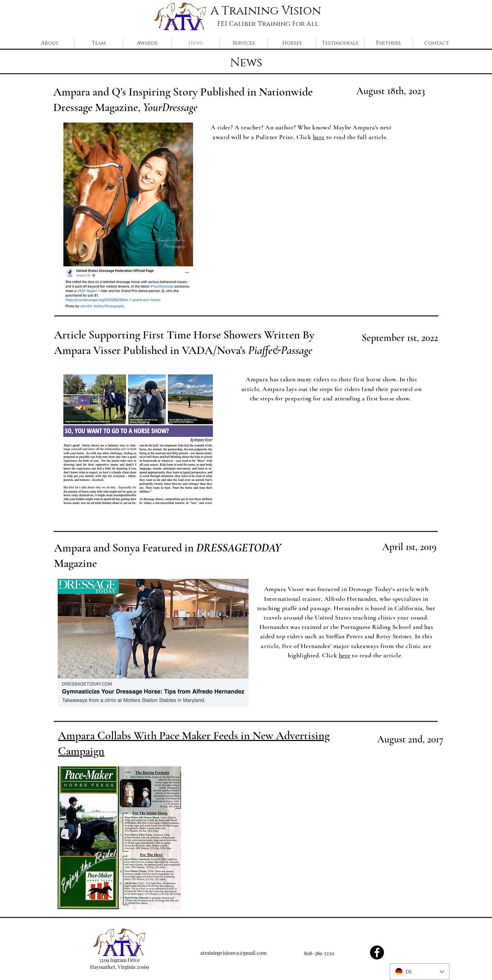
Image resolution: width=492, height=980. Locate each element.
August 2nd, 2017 (410, 739)
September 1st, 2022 (400, 338)
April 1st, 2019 (409, 547)
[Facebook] (377, 952)
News (246, 63)
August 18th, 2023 (390, 91)
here (319, 137)
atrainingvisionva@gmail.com (233, 952)
